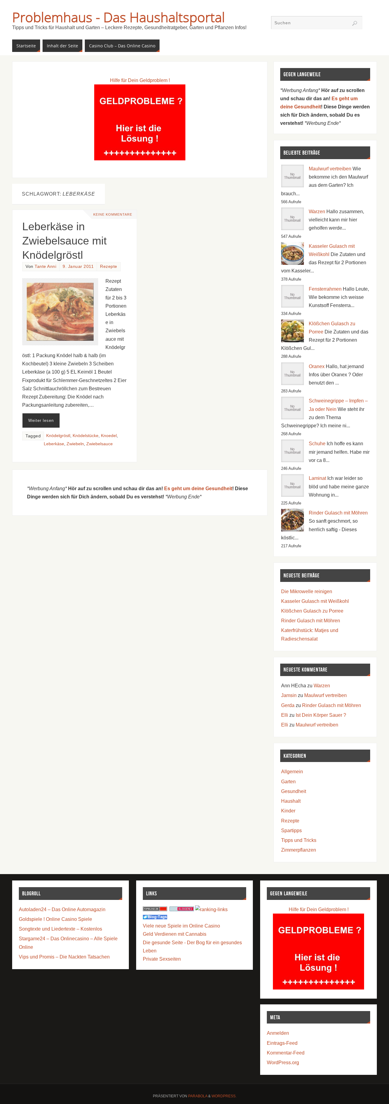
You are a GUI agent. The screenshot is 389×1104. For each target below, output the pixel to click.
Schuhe (317, 443)
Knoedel (109, 435)
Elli (284, 715)
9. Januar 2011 (78, 266)
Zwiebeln (75, 444)
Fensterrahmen (325, 289)
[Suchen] (355, 23)
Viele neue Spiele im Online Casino (181, 925)
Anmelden (278, 1033)
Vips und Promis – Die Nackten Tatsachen (64, 956)
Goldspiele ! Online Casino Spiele (55, 919)
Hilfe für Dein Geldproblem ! (140, 80)
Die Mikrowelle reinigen (306, 591)
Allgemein (292, 771)
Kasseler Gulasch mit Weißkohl (315, 601)
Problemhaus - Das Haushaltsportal (118, 17)
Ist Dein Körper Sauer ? (321, 715)
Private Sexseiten (162, 959)
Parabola (197, 1096)
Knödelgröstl (58, 435)
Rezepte (108, 266)
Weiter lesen (41, 420)
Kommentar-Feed (286, 1052)
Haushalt (291, 801)
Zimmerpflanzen (298, 850)
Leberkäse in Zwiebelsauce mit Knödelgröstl (64, 240)
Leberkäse (54, 444)
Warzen (317, 211)
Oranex (317, 366)
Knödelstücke (85, 435)
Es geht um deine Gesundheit (198, 488)
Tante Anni (45, 266)
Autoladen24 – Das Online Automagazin (62, 909)
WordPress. (224, 1096)
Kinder (288, 810)
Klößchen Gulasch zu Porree (312, 611)
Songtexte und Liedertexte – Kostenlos (60, 928)
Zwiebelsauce (99, 444)
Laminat (317, 478)
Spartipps (291, 830)
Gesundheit (293, 791)
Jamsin (289, 695)
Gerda (287, 705)
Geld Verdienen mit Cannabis (174, 934)
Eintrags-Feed (282, 1043)
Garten (288, 781)
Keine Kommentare (112, 214)
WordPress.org (283, 1062)
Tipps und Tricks (298, 840)
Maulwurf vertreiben (330, 168)
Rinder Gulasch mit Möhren (338, 512)
